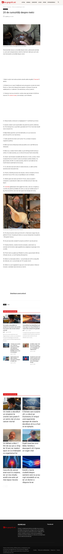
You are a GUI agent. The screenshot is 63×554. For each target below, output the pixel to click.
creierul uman (13, 95)
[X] (11, 20)
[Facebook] (4, 20)
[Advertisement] (21, 67)
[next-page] (6, 486)
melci (8, 304)
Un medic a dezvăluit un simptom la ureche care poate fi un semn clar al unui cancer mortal (11, 327)
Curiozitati (9, 7)
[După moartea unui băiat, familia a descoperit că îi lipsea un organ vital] (6, 358)
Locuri (24, 322)
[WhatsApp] (8, 20)
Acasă (4, 7)
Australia (7, 186)
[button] (58, 2)
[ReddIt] (15, 20)
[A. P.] (4, 16)
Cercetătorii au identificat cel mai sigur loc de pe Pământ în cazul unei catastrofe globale (31, 326)
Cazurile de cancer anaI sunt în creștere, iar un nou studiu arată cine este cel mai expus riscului (35, 359)
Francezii (36, 79)
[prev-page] (4, 486)
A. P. (7, 16)
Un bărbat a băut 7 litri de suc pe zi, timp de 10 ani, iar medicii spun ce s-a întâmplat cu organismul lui (35, 346)
